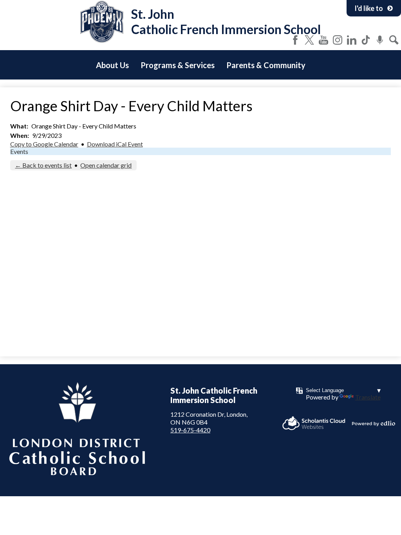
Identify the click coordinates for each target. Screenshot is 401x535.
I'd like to (368, 8)
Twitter (309, 40)
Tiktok (365, 40)
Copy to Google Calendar (44, 144)
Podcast (380, 40)
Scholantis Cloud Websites (314, 423)
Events (19, 151)
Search (394, 40)
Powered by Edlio (373, 423)
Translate (368, 397)
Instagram (337, 40)
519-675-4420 (190, 430)
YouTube (323, 40)
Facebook (295, 40)
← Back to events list (43, 165)
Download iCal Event (115, 144)
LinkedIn (351, 40)
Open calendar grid (106, 165)
